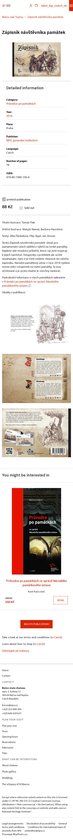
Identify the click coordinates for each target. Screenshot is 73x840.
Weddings (7, 777)
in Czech (56, 637)
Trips (4, 753)
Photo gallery (9, 771)
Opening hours (10, 736)
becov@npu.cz (9, 705)
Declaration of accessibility (41, 823)
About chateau (10, 765)
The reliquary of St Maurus (15, 784)
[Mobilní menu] (71, 5)
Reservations (9, 742)
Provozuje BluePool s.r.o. (15, 834)
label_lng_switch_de (54, 5)
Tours (5, 731)
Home (5, 670)
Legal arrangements (13, 823)
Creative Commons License (45, 800)
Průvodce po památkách (21, 103)
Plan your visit (9, 725)
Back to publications (36, 624)
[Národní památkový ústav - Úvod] (6, 6)
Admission (7, 747)
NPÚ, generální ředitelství (22, 140)
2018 (9, 115)
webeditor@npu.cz (35, 830)
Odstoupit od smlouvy (15, 650)
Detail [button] (60, 600)
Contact (6, 675)
